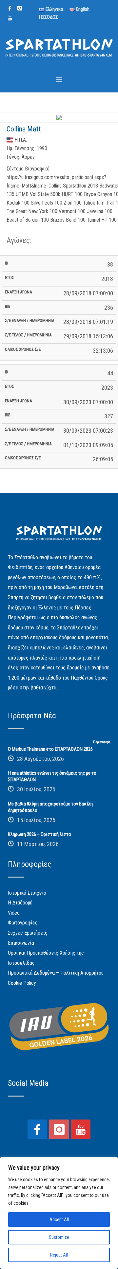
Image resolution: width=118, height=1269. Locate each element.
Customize (59, 1237)
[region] (59, 1213)
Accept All (59, 1219)
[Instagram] (20, 8)
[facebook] (10, 8)
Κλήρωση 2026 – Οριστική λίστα (39, 834)
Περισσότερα (101, 742)
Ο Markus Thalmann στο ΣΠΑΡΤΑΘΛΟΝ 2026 (50, 749)
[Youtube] (10, 18)
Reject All (59, 1255)
